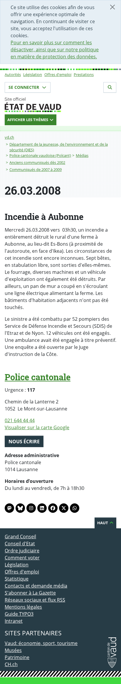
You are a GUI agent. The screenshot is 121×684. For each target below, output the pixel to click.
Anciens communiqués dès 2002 (37, 162)
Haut (103, 522)
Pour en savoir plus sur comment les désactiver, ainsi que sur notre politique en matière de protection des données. (55, 49)
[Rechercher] (109, 87)
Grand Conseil (20, 536)
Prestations (84, 74)
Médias (82, 155)
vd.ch (9, 137)
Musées (13, 650)
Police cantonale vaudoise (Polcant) (40, 155)
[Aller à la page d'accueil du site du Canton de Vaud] (60, 104)
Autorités (13, 74)
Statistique (16, 579)
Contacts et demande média (36, 586)
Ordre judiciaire (22, 550)
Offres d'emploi (57, 74)
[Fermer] (112, 7)
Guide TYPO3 (19, 614)
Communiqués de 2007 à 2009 (35, 169)
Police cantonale (37, 377)
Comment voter (22, 557)
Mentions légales (23, 607)
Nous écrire (24, 441)
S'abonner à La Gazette (30, 593)
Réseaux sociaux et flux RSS (35, 600)
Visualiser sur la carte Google (37, 427)
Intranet (14, 621)
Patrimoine (17, 657)
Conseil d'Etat (20, 543)
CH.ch (11, 664)
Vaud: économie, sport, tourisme (41, 643)
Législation (32, 74)
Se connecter (24, 87)
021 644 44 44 (20, 420)
